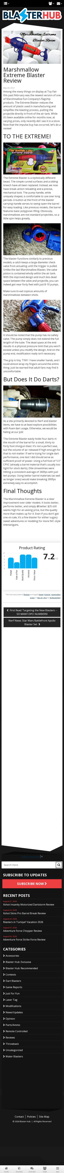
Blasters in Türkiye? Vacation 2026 (23, 921)
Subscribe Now (31, 884)
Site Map (44, 1116)
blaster (41, 594)
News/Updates (14, 1012)
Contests (11, 974)
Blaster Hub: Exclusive (18, 962)
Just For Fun (13, 993)
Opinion (10, 1018)
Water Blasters (14, 1056)
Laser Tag (11, 999)
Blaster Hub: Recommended (22, 968)
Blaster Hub (32, 15)
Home (6, 1172)
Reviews (19, 1172)
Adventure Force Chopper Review (22, 930)
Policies (31, 1116)
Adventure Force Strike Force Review (24, 938)
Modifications (13, 1006)
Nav (57, 1172)
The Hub (5, 3)
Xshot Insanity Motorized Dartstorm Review (28, 903)
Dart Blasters (13, 981)
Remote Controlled (16, 1031)
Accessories (12, 955)
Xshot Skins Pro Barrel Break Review (24, 912)
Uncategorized (14, 1050)
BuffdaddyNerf (55, 598)
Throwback (12, 1044)
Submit (59, 865)
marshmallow (55, 594)
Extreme (47, 594)
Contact (58, 3)
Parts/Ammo (13, 1025)
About (50, 3)
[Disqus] (32, 681)
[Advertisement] (32, 823)
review (32, 598)
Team (45, 1172)
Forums (32, 1172)
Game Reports (14, 987)
